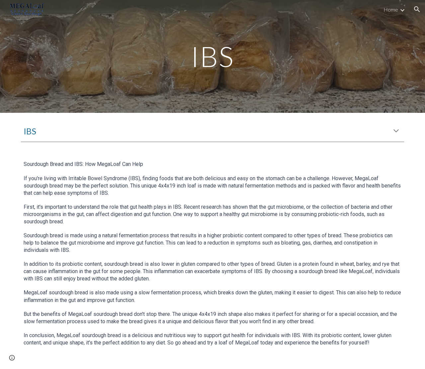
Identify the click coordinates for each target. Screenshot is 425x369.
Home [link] (390, 9)
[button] (417, 9)
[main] (212, 56)
